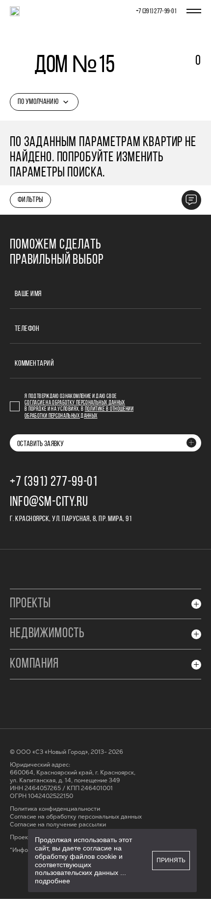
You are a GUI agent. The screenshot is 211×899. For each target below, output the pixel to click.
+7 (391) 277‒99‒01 (156, 11)
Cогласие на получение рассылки (58, 824)
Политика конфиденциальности (55, 809)
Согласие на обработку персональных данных (75, 403)
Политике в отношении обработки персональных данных (79, 412)
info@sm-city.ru (49, 502)
